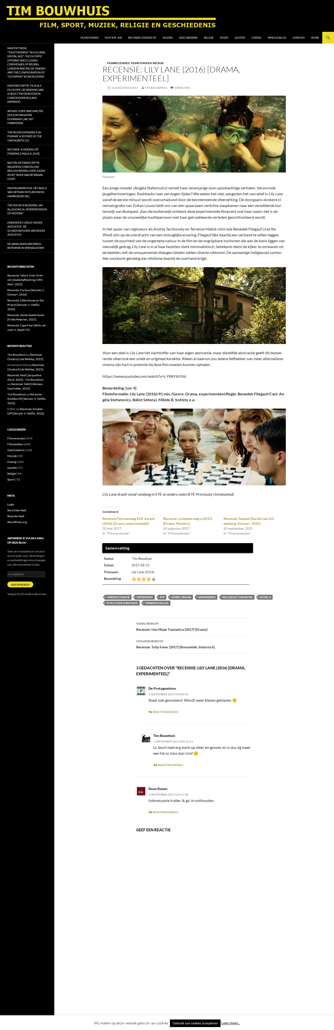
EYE (162, 597)
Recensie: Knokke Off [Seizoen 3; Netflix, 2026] (26, 398)
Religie (208, 37)
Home (315, 37)
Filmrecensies (118, 63)
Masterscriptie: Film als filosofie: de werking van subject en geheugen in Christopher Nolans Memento (25, 93)
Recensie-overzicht (142, 37)
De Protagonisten (162, 688)
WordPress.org (17, 522)
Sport (224, 37)
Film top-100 (113, 37)
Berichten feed (16, 510)
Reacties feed (15, 516)
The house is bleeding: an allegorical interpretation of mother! (27, 209)
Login (10, 504)
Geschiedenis (188, 37)
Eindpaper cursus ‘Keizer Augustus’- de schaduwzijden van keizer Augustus (26, 228)
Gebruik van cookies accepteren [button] (195, 1023)
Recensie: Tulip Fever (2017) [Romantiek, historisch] (175, 644)
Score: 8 (265, 597)
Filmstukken (89, 37)
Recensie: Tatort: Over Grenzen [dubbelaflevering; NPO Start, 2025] (25, 280)
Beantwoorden (165, 712)
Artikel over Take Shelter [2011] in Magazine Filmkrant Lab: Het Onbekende (25, 117)
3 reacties (182, 88)
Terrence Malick (157, 603)
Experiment (145, 597)
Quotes (240, 37)
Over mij (299, 37)
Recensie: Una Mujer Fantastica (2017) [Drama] (171, 626)
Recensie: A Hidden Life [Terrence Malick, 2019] (23, 151)
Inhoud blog (277, 37)
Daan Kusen (157, 789)
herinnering (207, 597)
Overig (256, 37)
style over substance (122, 603)
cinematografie (118, 597)
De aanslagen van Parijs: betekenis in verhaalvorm (25, 246)
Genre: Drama (181, 597)
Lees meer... (230, 1023)
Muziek (168, 37)
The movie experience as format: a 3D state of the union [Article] (24, 136)
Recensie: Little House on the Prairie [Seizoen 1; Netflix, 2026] (25, 304)
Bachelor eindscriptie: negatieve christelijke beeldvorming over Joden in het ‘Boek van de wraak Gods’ (26, 170)
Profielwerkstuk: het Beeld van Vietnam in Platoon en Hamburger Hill (27, 192)
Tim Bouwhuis (156, 88)
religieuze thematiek (238, 597)
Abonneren (20, 584)
